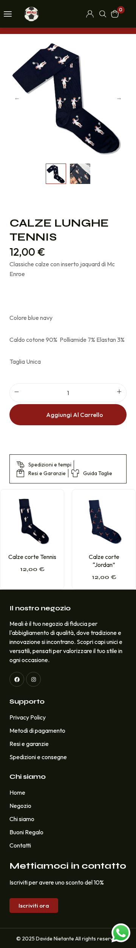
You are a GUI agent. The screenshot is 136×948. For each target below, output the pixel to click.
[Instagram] (33, 679)
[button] (33, 905)
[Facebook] (16, 679)
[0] (115, 14)
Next (119, 97)
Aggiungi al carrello (74, 414)
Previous (17, 97)
